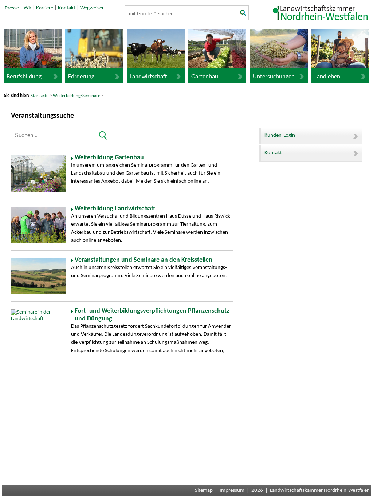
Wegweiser (92, 8)
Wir (27, 8)
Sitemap (204, 490)
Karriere (44, 8)
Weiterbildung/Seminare (76, 95)
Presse (12, 8)
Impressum (232, 490)
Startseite (39, 95)
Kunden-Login (279, 135)
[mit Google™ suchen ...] (242, 13)
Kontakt (66, 8)
